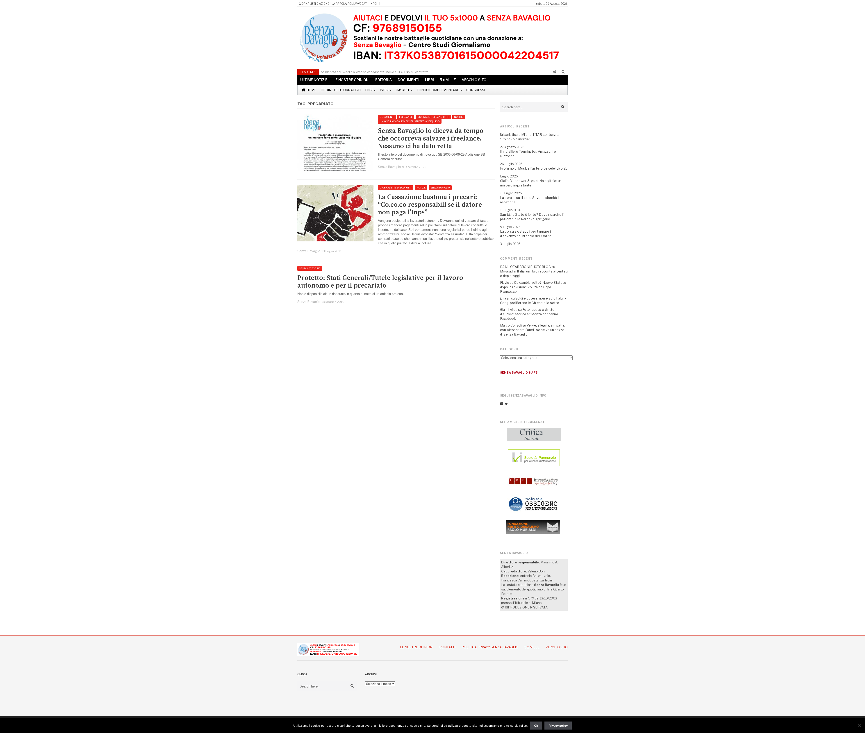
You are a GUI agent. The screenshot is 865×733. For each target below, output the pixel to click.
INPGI (373, 3)
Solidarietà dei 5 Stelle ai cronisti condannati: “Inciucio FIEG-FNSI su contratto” (375, 72)
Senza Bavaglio (389, 167)
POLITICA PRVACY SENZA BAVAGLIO (490, 647)
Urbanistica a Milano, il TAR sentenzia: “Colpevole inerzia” (529, 137)
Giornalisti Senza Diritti (433, 117)
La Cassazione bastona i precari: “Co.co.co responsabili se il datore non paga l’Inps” (430, 204)
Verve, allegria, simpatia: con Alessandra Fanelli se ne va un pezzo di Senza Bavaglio (532, 329)
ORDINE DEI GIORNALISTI (341, 90)
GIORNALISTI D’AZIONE (314, 3)
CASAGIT (403, 90)
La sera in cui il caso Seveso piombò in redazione (530, 200)
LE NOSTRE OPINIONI (351, 80)
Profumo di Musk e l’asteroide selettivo (531, 168)
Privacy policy (558, 725)
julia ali (505, 298)
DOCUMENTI (408, 80)
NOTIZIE (458, 117)
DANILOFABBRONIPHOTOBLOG (525, 267)
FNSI (369, 90)
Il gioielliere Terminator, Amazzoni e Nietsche (528, 154)
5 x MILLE (448, 80)
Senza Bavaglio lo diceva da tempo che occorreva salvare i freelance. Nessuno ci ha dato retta (430, 138)
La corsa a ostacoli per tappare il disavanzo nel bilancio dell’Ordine (526, 233)
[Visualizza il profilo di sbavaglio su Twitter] (506, 404)
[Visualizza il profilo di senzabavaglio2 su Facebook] (501, 404)
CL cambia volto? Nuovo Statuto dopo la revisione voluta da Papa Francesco (533, 287)
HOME (311, 90)
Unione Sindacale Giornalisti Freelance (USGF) (410, 121)
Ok (536, 725)
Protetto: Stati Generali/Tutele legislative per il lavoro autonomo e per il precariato (380, 281)
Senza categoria (309, 268)
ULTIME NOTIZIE (314, 80)
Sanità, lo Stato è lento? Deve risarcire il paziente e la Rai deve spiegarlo (532, 217)
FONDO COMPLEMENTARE (438, 90)
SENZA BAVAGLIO (440, 187)
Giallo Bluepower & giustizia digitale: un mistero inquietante (531, 183)
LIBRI (429, 80)
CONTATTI (447, 647)
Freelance (405, 117)
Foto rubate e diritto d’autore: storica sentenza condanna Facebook (529, 314)
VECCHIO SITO (474, 80)
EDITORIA (383, 80)
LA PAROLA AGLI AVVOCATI (349, 3)
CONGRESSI (475, 90)
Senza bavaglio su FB (519, 372)
